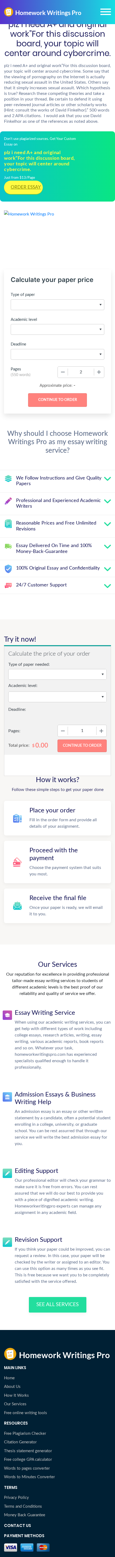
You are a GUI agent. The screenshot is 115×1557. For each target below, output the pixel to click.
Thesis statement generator (28, 1451)
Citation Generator (20, 1442)
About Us (12, 1387)
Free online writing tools (25, 1413)
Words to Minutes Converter (29, 1477)
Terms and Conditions (23, 1506)
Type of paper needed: (29, 664)
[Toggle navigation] (105, 12)
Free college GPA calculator (28, 1460)
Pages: (14, 731)
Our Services (15, 1404)
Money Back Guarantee (24, 1515)
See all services (57, 1304)
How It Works (16, 1396)
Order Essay (26, 187)
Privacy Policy (16, 1498)
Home (9, 1378)
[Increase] (99, 372)
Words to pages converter (27, 1468)
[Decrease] (63, 372)
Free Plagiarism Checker (25, 1434)
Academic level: (22, 685)
